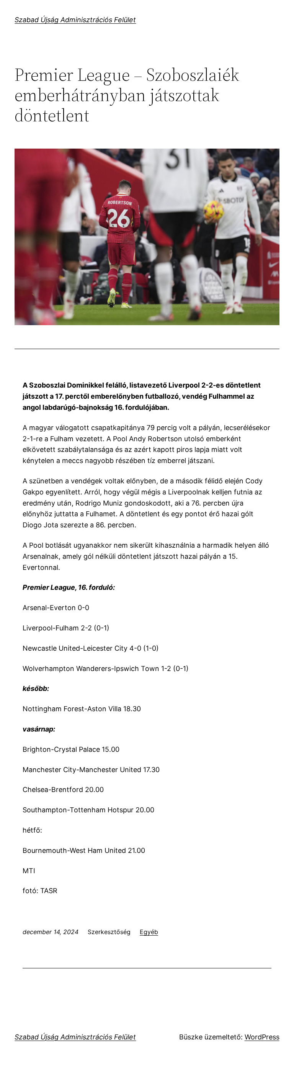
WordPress (262, 1037)
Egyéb (149, 932)
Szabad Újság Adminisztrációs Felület (75, 20)
